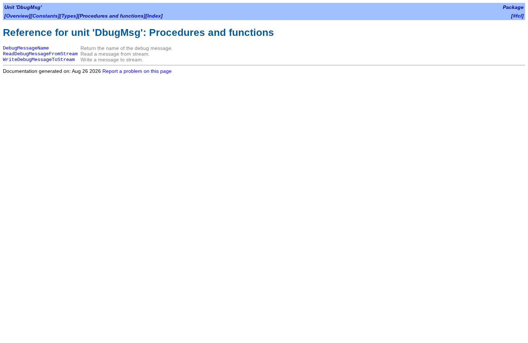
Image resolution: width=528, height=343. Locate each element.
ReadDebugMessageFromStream (40, 54)
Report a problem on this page (137, 71)
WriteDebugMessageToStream (39, 59)
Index (154, 16)
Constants (45, 16)
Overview (17, 16)
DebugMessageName (26, 48)
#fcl (517, 16)
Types (68, 16)
